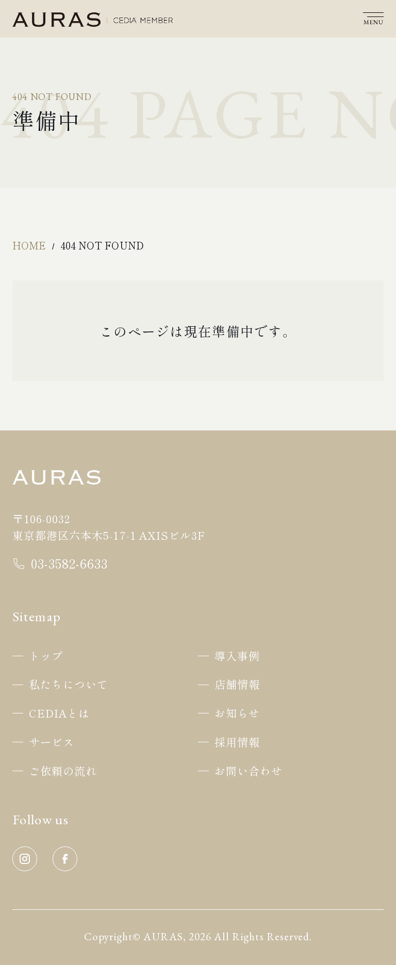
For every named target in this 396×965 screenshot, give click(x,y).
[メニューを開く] (373, 20)
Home (29, 245)
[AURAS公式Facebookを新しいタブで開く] (65, 868)
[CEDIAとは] (143, 20)
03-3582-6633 (69, 563)
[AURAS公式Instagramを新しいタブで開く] (24, 868)
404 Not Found (102, 245)
